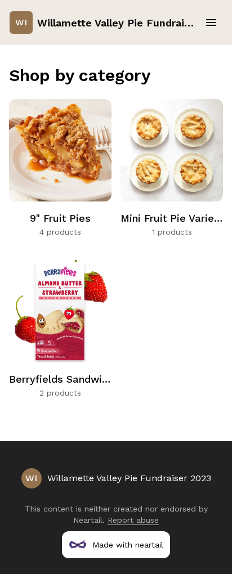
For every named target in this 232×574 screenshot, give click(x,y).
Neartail (87, 519)
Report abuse (133, 519)
